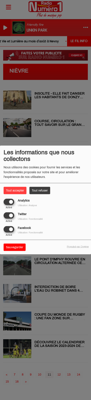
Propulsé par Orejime (78, 246)
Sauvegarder (14, 247)
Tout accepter (15, 190)
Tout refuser (40, 190)
